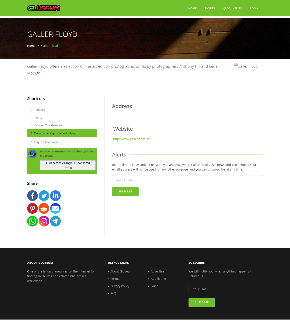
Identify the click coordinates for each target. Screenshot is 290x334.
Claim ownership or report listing (54, 133)
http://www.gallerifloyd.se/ (132, 139)
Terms (114, 279)
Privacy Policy (119, 286)
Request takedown (46, 142)
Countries (234, 8)
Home (192, 8)
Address (39, 110)
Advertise (157, 271)
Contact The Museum (48, 125)
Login (254, 8)
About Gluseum (121, 271)
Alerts (38, 117)
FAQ (113, 293)
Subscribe (125, 191)
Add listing (158, 279)
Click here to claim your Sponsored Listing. (68, 165)
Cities (211, 8)
